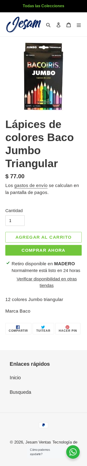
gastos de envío (31, 185)
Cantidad (14, 210)
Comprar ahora (43, 250)
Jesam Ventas (38, 442)
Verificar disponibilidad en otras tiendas (47, 282)
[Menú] (79, 24)
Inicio (15, 377)
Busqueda (20, 392)
